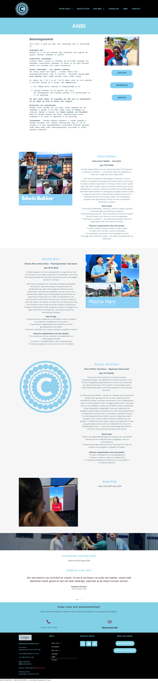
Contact (136, 9)
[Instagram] (82, 643)
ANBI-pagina (40, 668)
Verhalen (114, 9)
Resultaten (83, 9)
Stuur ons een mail (109, 627)
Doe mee (97, 9)
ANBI (125, 9)
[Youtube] (88, 643)
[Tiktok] (94, 643)
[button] (20, 585)
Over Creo (64, 9)
